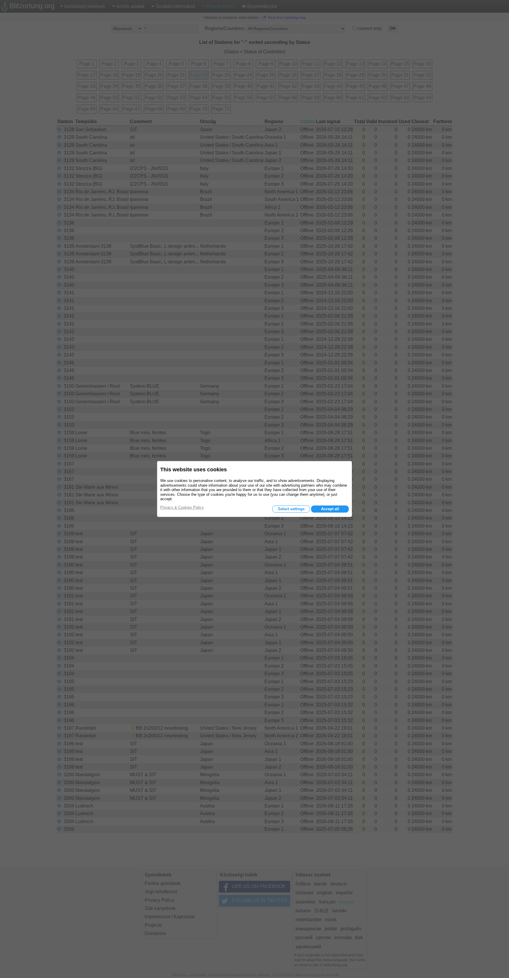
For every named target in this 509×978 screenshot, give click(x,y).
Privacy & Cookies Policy (182, 507)
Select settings (291, 509)
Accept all (330, 509)
